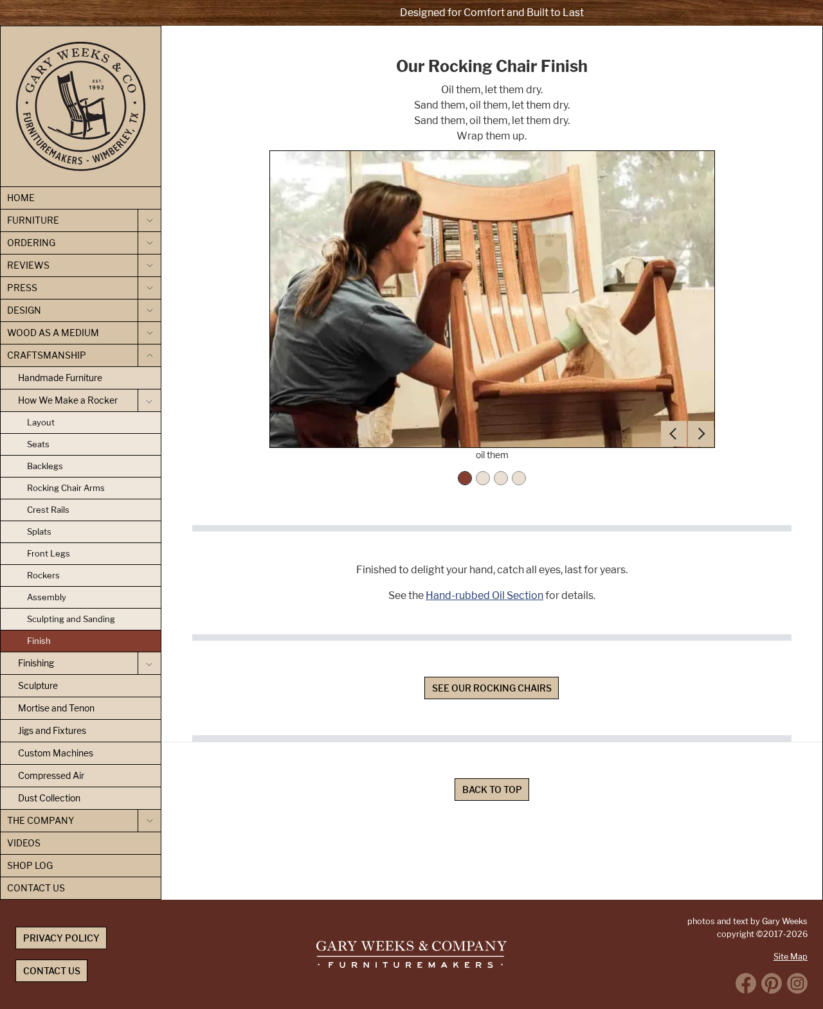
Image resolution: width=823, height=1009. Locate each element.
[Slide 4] (519, 478)
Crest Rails (48, 509)
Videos (24, 842)
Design (24, 310)
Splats (39, 531)
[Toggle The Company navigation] (149, 821)
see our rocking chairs (492, 688)
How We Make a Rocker (68, 400)
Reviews (28, 265)
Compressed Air (51, 775)
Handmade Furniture (60, 377)
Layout (41, 422)
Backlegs (45, 466)
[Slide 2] (483, 478)
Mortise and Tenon (56, 707)
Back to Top (492, 789)
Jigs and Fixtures (52, 730)
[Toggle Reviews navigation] (149, 265)
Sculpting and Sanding (71, 619)
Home (21, 197)
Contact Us (36, 887)
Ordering (31, 242)
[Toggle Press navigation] (149, 288)
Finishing (36, 662)
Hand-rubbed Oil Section (484, 595)
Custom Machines (55, 752)
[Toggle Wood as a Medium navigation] (149, 333)
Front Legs (48, 553)
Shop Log (30, 865)
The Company (40, 820)
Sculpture (38, 685)
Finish (39, 641)
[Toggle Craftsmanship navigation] (149, 355)
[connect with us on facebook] (746, 983)
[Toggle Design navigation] (149, 310)
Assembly (46, 597)
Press (22, 287)
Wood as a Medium (53, 332)
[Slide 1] (465, 478)
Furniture (33, 220)
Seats (38, 444)
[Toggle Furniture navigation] (149, 220)
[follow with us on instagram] (797, 983)
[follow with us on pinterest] (771, 983)
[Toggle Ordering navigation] (149, 243)
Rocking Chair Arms (66, 488)
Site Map (790, 956)
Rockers (43, 575)
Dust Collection (49, 797)
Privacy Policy (61, 938)
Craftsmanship (46, 355)
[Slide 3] (501, 478)
